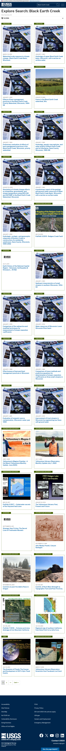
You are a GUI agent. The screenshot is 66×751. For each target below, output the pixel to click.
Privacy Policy (38, 708)
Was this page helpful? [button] (50, 749)
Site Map (4, 712)
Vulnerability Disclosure (9, 719)
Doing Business (6, 723)
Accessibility (5, 704)
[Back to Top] (60, 745)
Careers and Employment (42, 719)
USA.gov (37, 715)
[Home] (6, 6)
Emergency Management (42, 723)
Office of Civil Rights (8, 726)
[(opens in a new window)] (41, 735)
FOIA (36, 704)
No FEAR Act (5, 715)
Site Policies (5, 708)
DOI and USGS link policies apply (45, 712)
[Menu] (63, 5)
